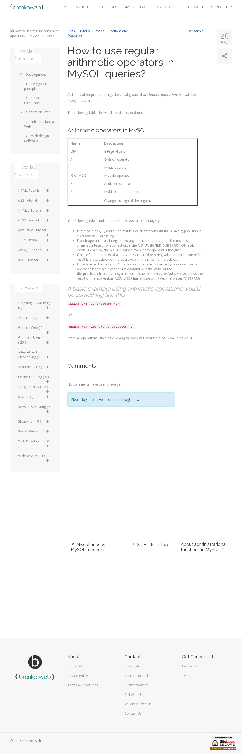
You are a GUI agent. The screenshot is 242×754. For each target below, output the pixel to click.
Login (198, 7)
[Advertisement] (207, 452)
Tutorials (108, 7)
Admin (198, 31)
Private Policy (77, 675)
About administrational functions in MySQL (203, 547)
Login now (131, 399)
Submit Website (136, 685)
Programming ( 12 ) (33, 386)
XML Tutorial (28, 260)
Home (64, 7)
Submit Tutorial (136, 675)
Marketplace (136, 7)
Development (35, 74)
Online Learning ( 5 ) (33, 377)
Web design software (36, 138)
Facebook (189, 666)
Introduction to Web (39, 123)
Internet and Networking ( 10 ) (31, 354)
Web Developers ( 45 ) (34, 443)
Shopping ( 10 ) (29, 421)
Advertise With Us (138, 704)
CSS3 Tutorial (28, 220)
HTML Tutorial (29, 190)
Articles (83, 7)
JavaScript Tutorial (32, 230)
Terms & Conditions (82, 685)
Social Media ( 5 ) (31, 431)
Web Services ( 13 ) (32, 456)
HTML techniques (32, 100)
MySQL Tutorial (30, 250)
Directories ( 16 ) (31, 317)
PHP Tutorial (28, 240)
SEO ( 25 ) (25, 396)
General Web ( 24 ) (32, 327)
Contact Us (133, 713)
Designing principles (35, 86)
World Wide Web (38, 112)
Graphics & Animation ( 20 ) (35, 339)
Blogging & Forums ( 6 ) (34, 305)
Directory (165, 7)
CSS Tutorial (27, 200)
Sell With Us (134, 694)
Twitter (187, 675)
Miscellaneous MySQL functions (88, 547)
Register (224, 7)
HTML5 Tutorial (30, 210)
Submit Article (135, 666)
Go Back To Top (151, 544)
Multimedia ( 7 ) (30, 367)
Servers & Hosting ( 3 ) (34, 409)
